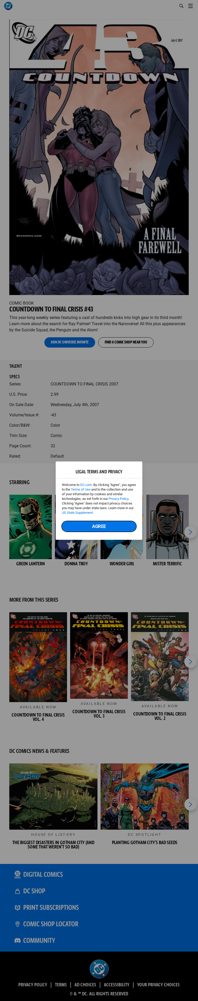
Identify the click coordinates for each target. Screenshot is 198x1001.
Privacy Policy (118, 499)
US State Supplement (77, 513)
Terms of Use (80, 489)
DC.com (86, 485)
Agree (99, 526)
